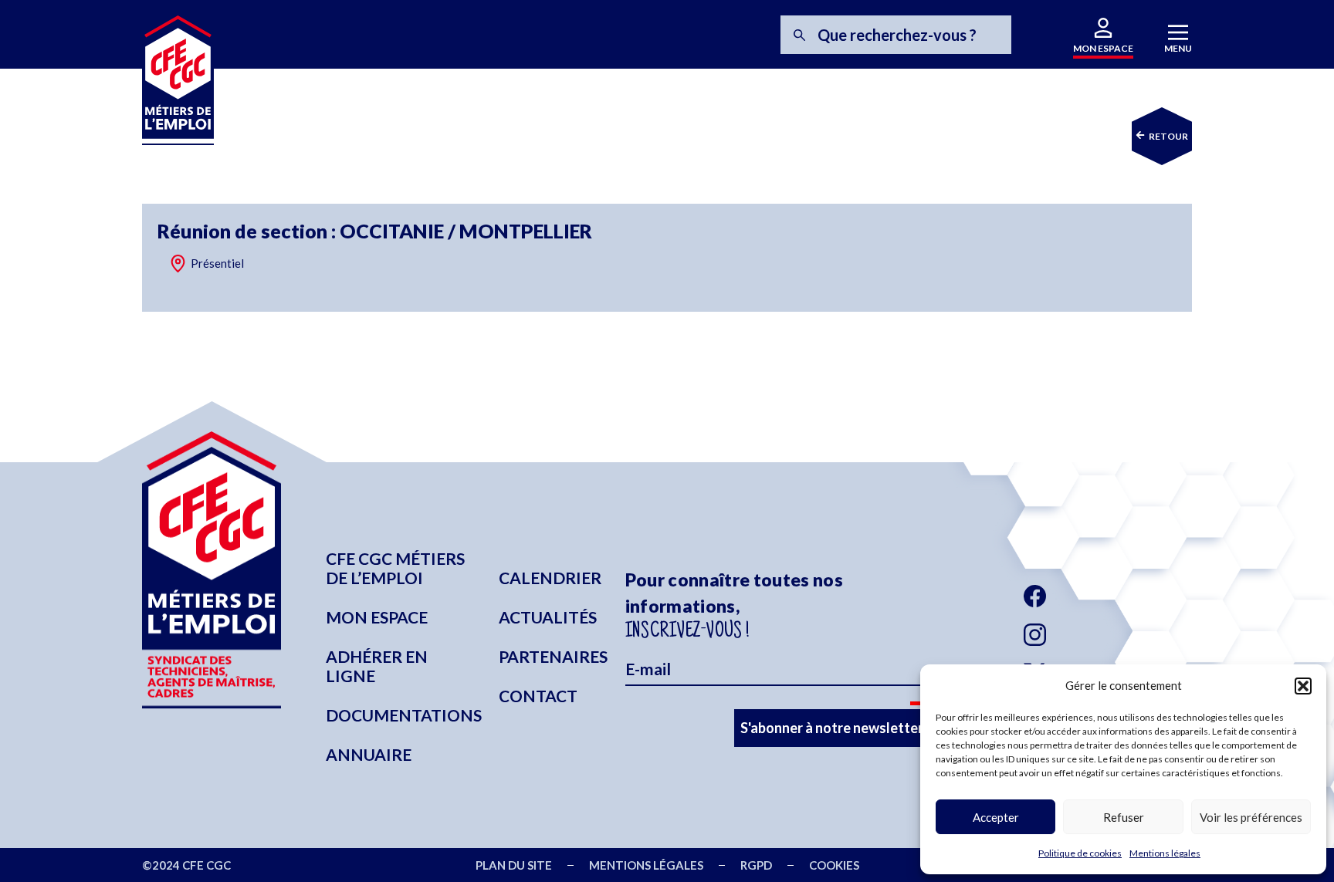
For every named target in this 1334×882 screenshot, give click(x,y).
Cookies (834, 865)
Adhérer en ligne (377, 666)
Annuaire (368, 754)
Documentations (404, 715)
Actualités (548, 617)
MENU (1178, 48)
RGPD (756, 865)
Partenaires (553, 656)
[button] (1303, 686)
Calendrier (550, 577)
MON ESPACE (1103, 48)
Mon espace (377, 617)
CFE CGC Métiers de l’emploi (395, 568)
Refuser (1123, 817)
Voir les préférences (1251, 817)
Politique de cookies (1080, 853)
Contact (538, 695)
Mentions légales (1164, 853)
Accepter (996, 817)
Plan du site (514, 865)
